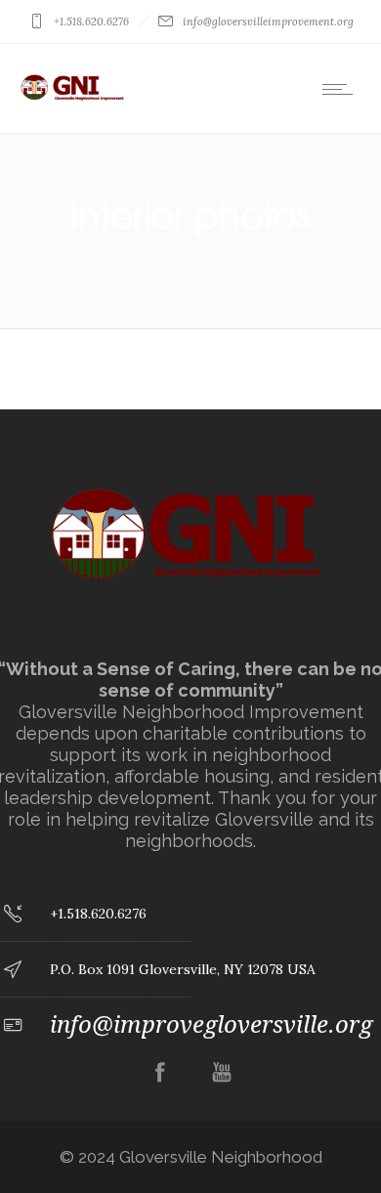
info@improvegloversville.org (211, 1025)
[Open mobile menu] (341, 88)
